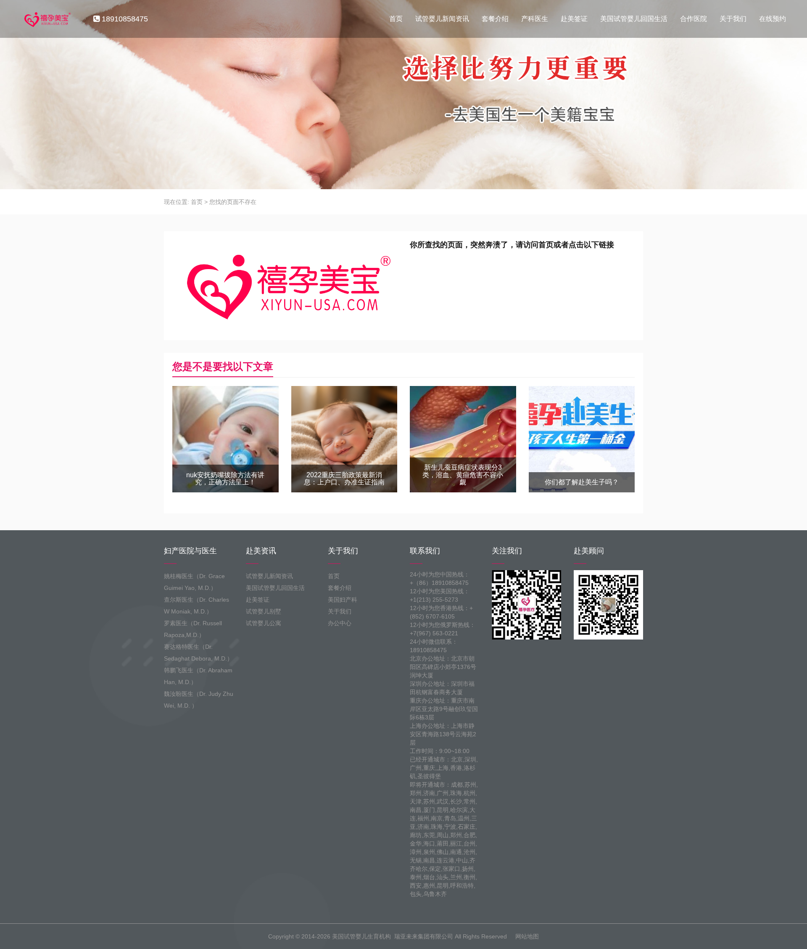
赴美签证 (574, 18)
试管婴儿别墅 (263, 611)
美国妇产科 (342, 599)
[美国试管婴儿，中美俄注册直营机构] (46, 18)
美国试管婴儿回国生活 (633, 18)
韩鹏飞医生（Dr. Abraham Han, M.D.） (198, 676)
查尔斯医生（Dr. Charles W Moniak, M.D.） (196, 605)
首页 (396, 18)
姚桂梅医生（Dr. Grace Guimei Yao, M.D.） (194, 582)
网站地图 (527, 936)
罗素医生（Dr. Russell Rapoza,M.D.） (193, 629)
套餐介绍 (495, 18)
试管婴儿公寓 (263, 623)
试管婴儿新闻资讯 (442, 18)
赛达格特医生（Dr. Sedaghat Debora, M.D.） (198, 652)
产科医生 (534, 18)
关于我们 (733, 18)
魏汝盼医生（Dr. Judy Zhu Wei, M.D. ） (198, 699)
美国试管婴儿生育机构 (361, 936)
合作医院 (693, 18)
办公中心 (339, 623)
